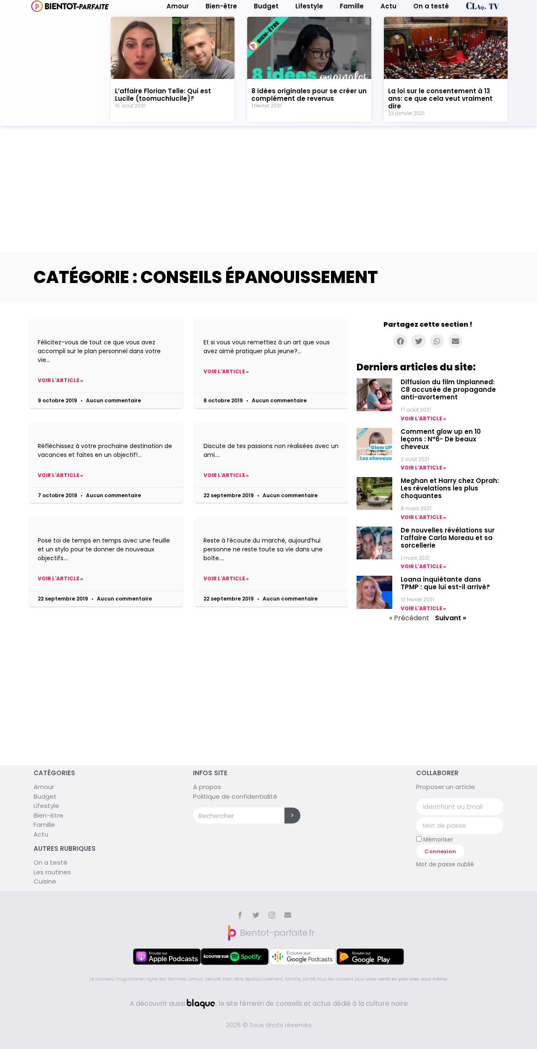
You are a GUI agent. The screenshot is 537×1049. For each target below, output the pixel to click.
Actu (388, 6)
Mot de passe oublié (445, 864)
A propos (207, 786)
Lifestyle (309, 6)
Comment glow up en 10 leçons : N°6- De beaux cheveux (441, 439)
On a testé (431, 6)
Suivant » (450, 618)
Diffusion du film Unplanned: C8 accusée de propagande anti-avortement (448, 389)
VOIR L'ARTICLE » (423, 418)
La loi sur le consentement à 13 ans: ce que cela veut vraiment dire (440, 98)
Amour (178, 6)
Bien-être (221, 6)
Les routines (52, 872)
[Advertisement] (268, 189)
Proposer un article (445, 786)
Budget (266, 6)
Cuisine (45, 881)
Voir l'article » (60, 380)
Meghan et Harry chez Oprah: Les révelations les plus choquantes (450, 488)
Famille (352, 6)
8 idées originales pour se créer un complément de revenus (309, 95)
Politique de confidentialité (235, 796)
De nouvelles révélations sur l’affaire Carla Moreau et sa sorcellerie (448, 538)
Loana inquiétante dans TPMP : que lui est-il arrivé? (445, 583)
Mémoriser (437, 839)
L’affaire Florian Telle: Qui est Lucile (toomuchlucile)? (163, 95)
